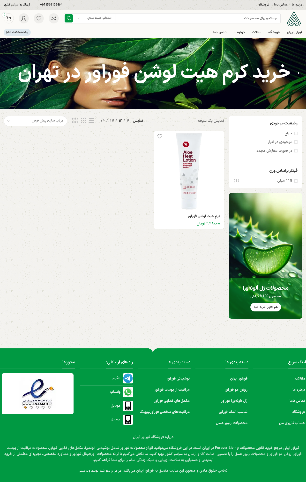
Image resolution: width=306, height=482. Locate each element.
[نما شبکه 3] (83, 120)
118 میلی (284, 180)
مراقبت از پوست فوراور (172, 390)
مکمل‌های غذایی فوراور (172, 401)
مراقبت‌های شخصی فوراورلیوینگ (165, 412)
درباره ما (298, 390)
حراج (288, 133)
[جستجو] (69, 18)
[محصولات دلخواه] (38, 18)
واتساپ (115, 392)
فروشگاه (298, 412)
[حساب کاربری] (23, 18)
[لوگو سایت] (293, 18)
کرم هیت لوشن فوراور (204, 216)
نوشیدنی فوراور (178, 378)
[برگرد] (296, 73)
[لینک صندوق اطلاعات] (51, 5)
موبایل (115, 405)
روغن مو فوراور (236, 390)
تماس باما (297, 401)
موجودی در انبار (280, 142)
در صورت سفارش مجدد (274, 150)
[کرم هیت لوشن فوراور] (189, 171)
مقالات (300, 378)
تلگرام (116, 378)
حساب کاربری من (292, 423)
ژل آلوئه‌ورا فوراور (234, 401)
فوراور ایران (238, 378)
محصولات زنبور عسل (231, 423)
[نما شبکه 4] (75, 120)
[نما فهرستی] (91, 120)
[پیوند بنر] (265, 256)
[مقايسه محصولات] (53, 18)
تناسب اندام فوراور (233, 412)
